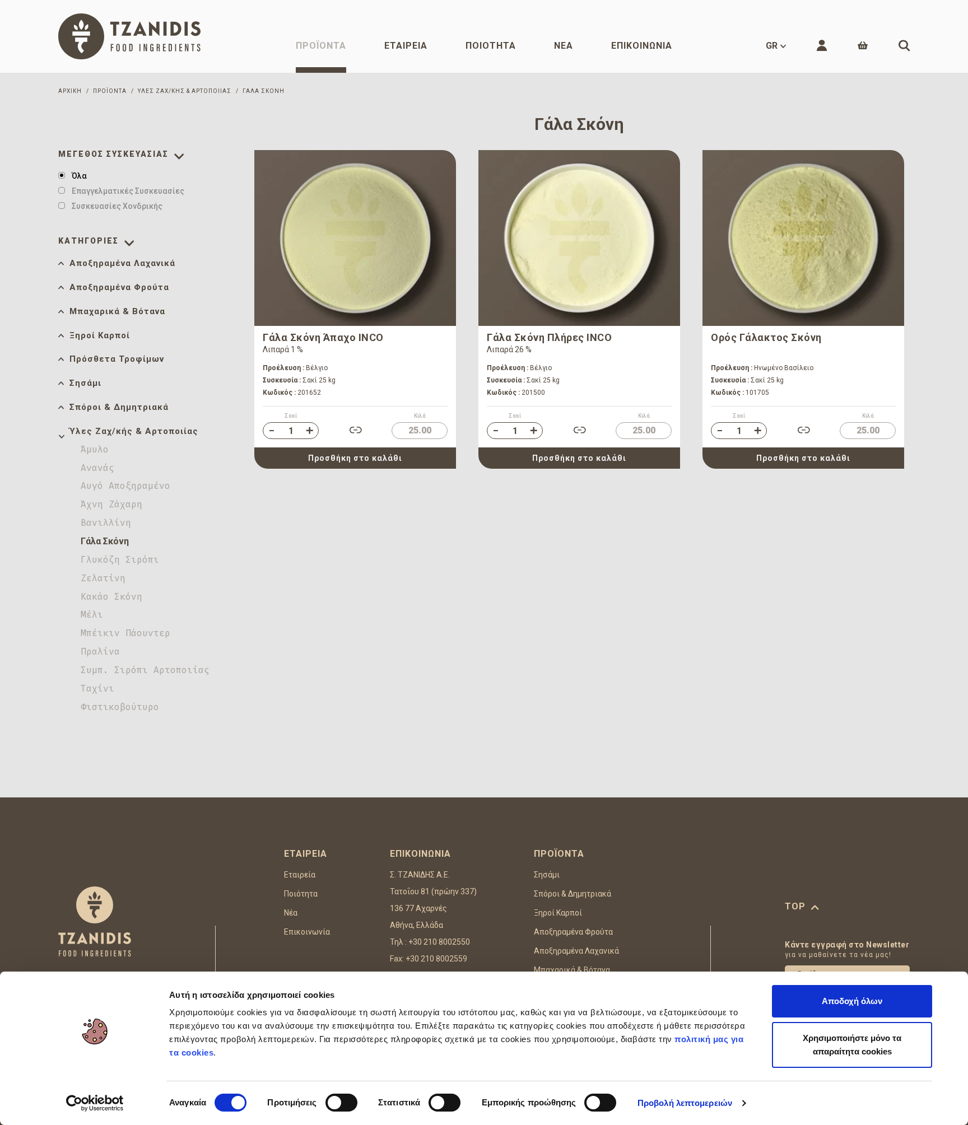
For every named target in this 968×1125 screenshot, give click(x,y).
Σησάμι (85, 383)
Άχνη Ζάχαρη (111, 504)
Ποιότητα (491, 45)
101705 (740, 392)
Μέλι (92, 614)
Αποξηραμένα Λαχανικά (122, 263)
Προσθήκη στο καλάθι (355, 458)
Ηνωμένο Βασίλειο (762, 368)
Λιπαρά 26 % (509, 349)
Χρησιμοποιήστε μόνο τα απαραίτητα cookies (852, 1044)
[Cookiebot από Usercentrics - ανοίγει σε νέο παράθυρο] (95, 1103)
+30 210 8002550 (439, 941)
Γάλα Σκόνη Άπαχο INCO (323, 337)
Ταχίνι (97, 688)
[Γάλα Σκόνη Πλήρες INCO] (579, 238)
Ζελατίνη (103, 578)
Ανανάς (97, 468)
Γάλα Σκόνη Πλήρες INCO (549, 337)
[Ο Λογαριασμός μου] (822, 45)
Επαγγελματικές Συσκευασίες (128, 190)
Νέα (563, 45)
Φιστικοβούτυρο (120, 707)
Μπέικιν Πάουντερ (125, 633)
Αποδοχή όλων (852, 1001)
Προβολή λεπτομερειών (684, 1103)
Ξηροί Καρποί (99, 335)
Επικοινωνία (641, 45)
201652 (292, 392)
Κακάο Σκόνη (111, 596)
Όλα (79, 175)
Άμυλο (95, 449)
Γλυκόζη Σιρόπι (120, 559)
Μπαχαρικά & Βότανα (117, 311)
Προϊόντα (321, 45)
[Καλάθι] (863, 45)
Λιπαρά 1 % (283, 349)
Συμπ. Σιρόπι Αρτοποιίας (145, 670)
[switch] (341, 1103)
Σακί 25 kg (299, 380)
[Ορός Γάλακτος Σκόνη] (803, 238)
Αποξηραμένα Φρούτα (119, 287)
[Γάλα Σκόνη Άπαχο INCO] (355, 238)
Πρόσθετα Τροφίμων (116, 359)
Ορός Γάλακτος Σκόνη (766, 337)
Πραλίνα (100, 651)
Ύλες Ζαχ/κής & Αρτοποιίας (133, 431)
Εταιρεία (405, 45)
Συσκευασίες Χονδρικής (117, 206)
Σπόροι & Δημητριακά (119, 407)
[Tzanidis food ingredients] (129, 36)
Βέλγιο (295, 368)
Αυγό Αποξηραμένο (125, 485)
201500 (516, 392)
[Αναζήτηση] (904, 45)
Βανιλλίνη (106, 522)
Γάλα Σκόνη (105, 541)
